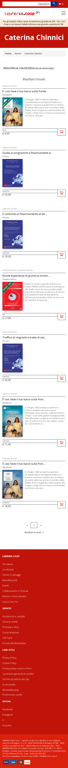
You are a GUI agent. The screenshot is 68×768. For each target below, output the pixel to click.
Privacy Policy (9, 657)
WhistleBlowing (10, 689)
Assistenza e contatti (13, 616)
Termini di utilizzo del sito (15, 679)
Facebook (7, 709)
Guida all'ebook (10, 632)
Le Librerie (8, 569)
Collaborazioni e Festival (15, 590)
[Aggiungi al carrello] (62, 132)
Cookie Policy (9, 663)
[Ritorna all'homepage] (22, 13)
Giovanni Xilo (23, 270)
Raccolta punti (9, 580)
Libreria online (10, 621)
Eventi (5, 585)
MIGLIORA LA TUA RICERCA (28, 67)
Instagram (7, 714)
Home (8, 53)
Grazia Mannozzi (9, 270)
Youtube (6, 725)
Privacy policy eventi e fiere (16, 668)
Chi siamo (7, 564)
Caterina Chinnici (9, 86)
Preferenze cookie (12, 694)
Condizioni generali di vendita (18, 673)
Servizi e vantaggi (11, 574)
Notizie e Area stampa (14, 596)
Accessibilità (8, 684)
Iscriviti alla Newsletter (14, 643)
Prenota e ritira (10, 627)
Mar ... (32, 270)
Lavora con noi (10, 601)
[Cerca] (54, 4)
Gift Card (7, 637)
